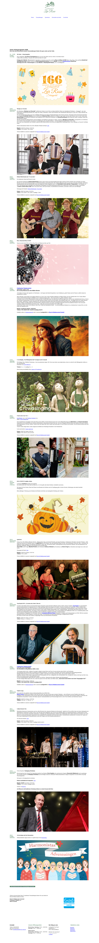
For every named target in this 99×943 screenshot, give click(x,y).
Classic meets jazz (29, 429)
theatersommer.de (29, 312)
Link (48, 125)
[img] (49, 7)
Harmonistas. (44, 837)
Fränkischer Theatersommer (24, 288)
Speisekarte (47, 17)
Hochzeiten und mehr (56, 17)
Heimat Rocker (66, 61)
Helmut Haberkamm (32, 188)
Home (32, 17)
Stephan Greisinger (32, 418)
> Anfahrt (51, 934)
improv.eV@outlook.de (36, 369)
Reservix (24, 786)
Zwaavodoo (39, 188)
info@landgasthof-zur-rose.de (19, 929)
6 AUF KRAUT (27, 364)
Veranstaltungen (39, 17)
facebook (72, 927)
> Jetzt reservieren (53, 933)
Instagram (72, 928)
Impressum (72, 929)
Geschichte (65, 17)
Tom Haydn (76, 605)
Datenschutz (72, 931)
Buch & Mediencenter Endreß (43, 131)
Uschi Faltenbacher (24, 419)
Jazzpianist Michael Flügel (48, 613)
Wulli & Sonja (20, 694)
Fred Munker (19, 418)
